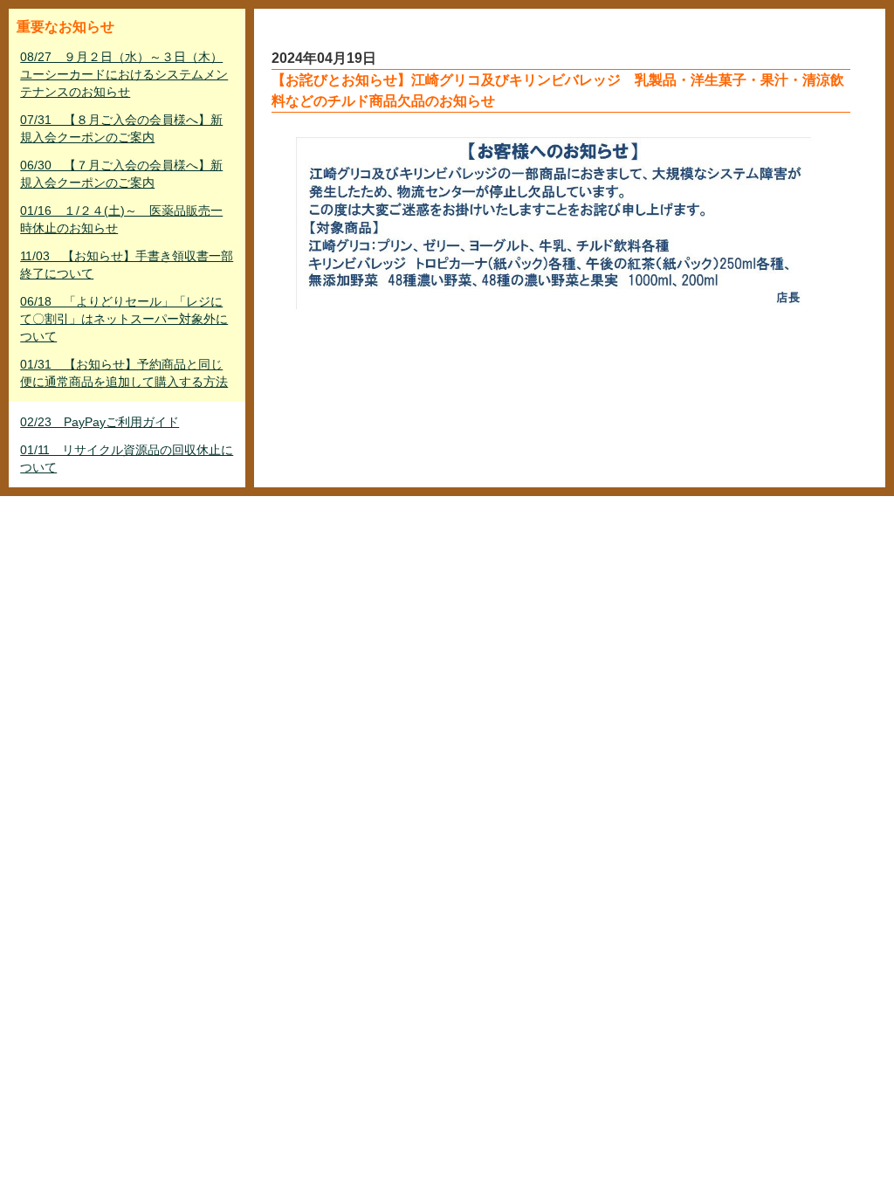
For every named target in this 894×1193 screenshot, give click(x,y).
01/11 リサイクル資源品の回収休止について (126, 458)
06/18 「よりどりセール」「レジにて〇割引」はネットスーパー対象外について (124, 318)
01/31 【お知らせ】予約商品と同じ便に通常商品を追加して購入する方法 (124, 373)
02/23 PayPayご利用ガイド (99, 422)
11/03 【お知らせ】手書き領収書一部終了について (126, 264)
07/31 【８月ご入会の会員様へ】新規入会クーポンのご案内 (121, 128)
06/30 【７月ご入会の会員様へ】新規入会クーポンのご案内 (121, 174)
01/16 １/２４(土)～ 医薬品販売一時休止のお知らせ (121, 219)
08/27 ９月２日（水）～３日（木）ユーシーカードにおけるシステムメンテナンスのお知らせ (124, 74)
